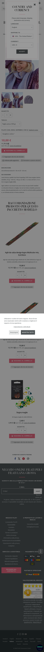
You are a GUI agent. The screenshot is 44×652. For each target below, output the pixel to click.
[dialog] (22, 326)
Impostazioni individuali (22, 326)
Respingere (14, 332)
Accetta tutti (28, 332)
